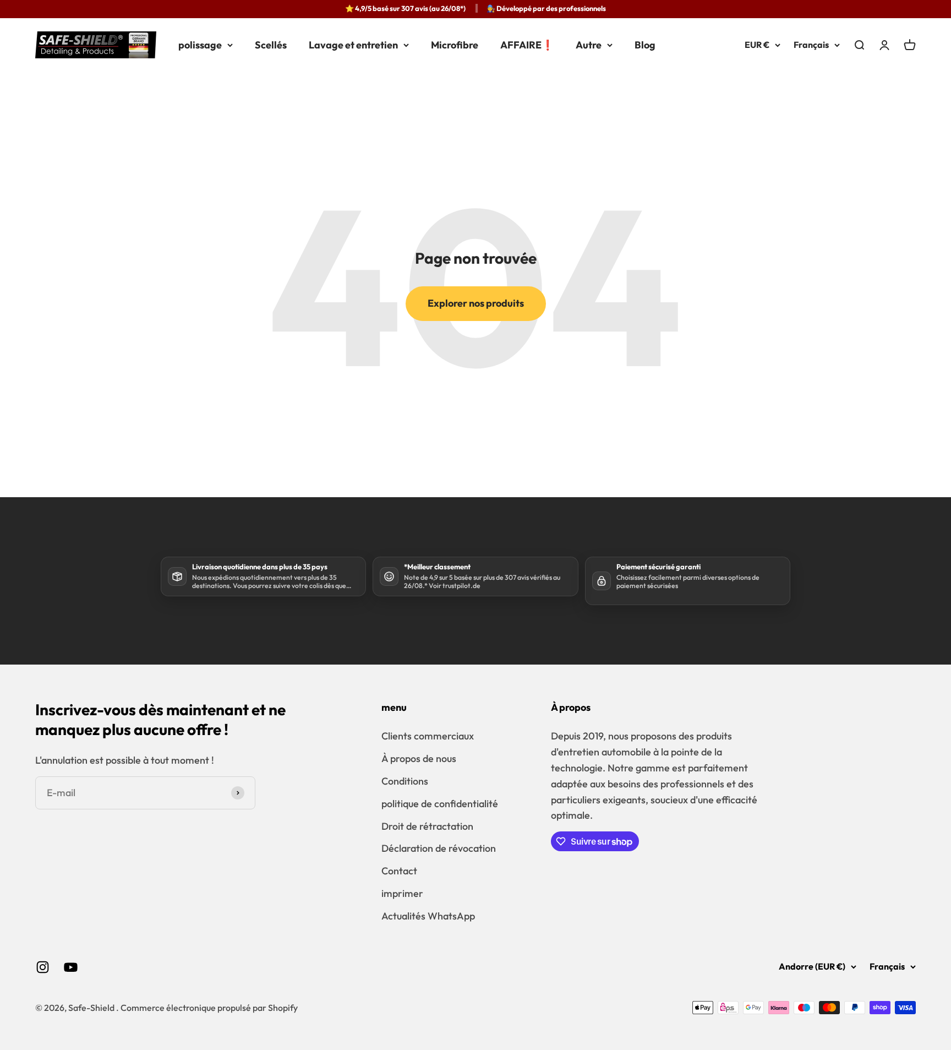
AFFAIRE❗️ (527, 45)
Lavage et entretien (353, 45)
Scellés (271, 45)
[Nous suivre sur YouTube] (70, 967)
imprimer (402, 893)
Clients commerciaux (427, 736)
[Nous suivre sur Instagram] (42, 967)
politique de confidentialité (439, 803)
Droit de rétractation (427, 826)
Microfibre (454, 45)
